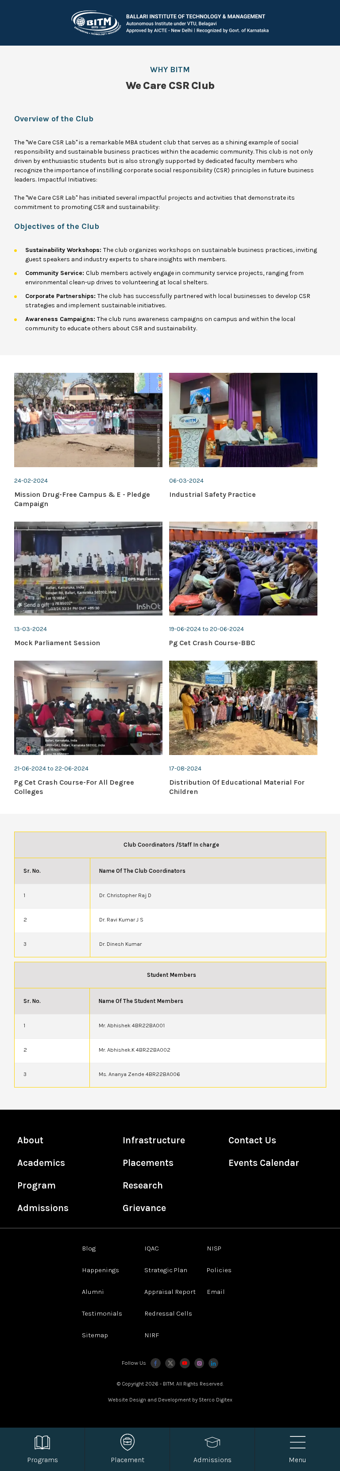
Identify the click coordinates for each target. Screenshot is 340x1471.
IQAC (151, 1248)
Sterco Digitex (215, 1400)
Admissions (43, 1208)
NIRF (151, 1335)
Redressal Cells (168, 1313)
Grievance (144, 1208)
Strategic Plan (165, 1270)
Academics (41, 1162)
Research (143, 1185)
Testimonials (102, 1313)
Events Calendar (263, 1162)
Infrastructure (154, 1140)
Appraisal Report (170, 1292)
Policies (219, 1270)
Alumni (93, 1292)
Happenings (100, 1270)
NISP (214, 1248)
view (88, 440)
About (30, 1140)
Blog (89, 1248)
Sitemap (95, 1335)
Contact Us (252, 1140)
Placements (148, 1162)
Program (36, 1185)
